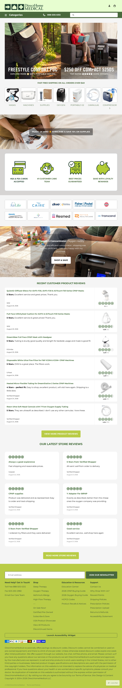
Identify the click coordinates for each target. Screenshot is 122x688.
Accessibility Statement (101, 616)
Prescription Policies (99, 604)
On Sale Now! (39, 608)
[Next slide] (119, 251)
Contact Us (95, 587)
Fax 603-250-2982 (13, 591)
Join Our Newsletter (101, 575)
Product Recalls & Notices (74, 604)
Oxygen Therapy (41, 591)
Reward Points (97, 595)
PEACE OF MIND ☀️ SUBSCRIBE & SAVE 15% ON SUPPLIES (61, 132)
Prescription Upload (99, 608)
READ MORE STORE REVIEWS (61, 555)
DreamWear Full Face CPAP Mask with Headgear (29, 337)
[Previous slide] (3, 251)
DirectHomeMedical (17, 685)
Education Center (70, 587)
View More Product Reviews (61, 434)
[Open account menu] (109, 5)
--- (34, 604)
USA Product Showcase (44, 621)
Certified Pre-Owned (43, 612)
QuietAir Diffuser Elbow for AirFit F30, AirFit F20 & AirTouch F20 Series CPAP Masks (45, 291)
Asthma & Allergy (41, 595)
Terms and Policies (33, 685)
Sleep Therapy (40, 587)
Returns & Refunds (99, 612)
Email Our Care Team (15, 595)
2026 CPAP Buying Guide (74, 591)
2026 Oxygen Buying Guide (75, 595)
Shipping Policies (98, 599)
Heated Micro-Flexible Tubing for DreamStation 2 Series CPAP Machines (40, 383)
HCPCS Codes (68, 599)
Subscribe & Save (41, 616)
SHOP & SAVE (61, 260)
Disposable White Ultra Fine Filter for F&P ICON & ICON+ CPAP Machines (40, 360)
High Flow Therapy (42, 599)
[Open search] (94, 15)
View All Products (41, 625)
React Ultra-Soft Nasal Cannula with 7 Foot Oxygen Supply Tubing (37, 407)
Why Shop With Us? (99, 591)
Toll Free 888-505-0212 (15, 587)
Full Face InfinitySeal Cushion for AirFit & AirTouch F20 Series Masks (38, 314)
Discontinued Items (42, 629)
